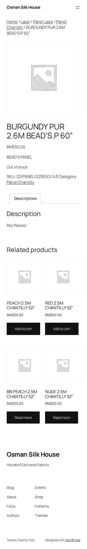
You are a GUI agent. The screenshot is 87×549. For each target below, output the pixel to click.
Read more (23, 417)
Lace (25, 21)
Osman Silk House (23, 7)
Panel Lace (43, 21)
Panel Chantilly (20, 182)
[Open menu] (77, 7)
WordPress (72, 540)
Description (25, 198)
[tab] (25, 198)
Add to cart (23, 328)
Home (12, 21)
